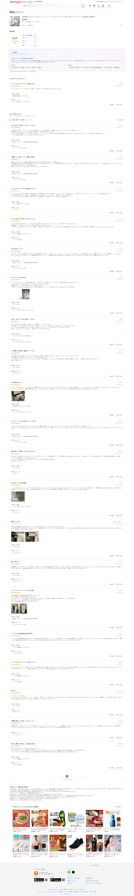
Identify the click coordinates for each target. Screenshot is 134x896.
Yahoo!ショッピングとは (74, 878)
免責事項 (72, 891)
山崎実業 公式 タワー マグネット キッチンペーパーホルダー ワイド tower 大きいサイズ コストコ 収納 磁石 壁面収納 (58, 17)
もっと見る (117, 806)
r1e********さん (119, 353)
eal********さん (119, 423)
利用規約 (60, 891)
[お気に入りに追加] (121, 24)
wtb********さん (119, 159)
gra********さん (119, 127)
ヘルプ (122, 1)
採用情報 (76, 891)
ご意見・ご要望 (92, 891)
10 (83, 776)
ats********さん (120, 746)
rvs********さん (120, 664)
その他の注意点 (32, 71)
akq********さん (119, 251)
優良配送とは (89, 878)
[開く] (26, 294)
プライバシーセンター (53, 891)
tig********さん (120, 723)
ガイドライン (66, 891)
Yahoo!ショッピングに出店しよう (112, 1)
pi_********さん (119, 635)
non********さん (119, 453)
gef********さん (119, 523)
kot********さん (120, 85)
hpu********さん (119, 563)
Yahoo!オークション (73, 889)
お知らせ (70, 883)
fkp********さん (120, 220)
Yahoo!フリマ (82, 889)
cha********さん (119, 190)
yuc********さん (119, 485)
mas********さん (119, 321)
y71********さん (119, 384)
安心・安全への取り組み (92, 880)
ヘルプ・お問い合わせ (83, 891)
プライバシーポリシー (42, 891)
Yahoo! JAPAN (99, 1)
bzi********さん (120, 279)
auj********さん (119, 693)
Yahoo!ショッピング (53, 889)
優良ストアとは (71, 880)
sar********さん (119, 592)
